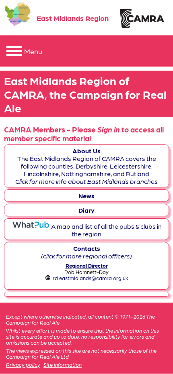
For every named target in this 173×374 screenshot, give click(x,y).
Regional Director (87, 265)
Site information (62, 365)
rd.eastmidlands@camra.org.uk (90, 278)
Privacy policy (23, 365)
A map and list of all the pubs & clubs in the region (106, 230)
